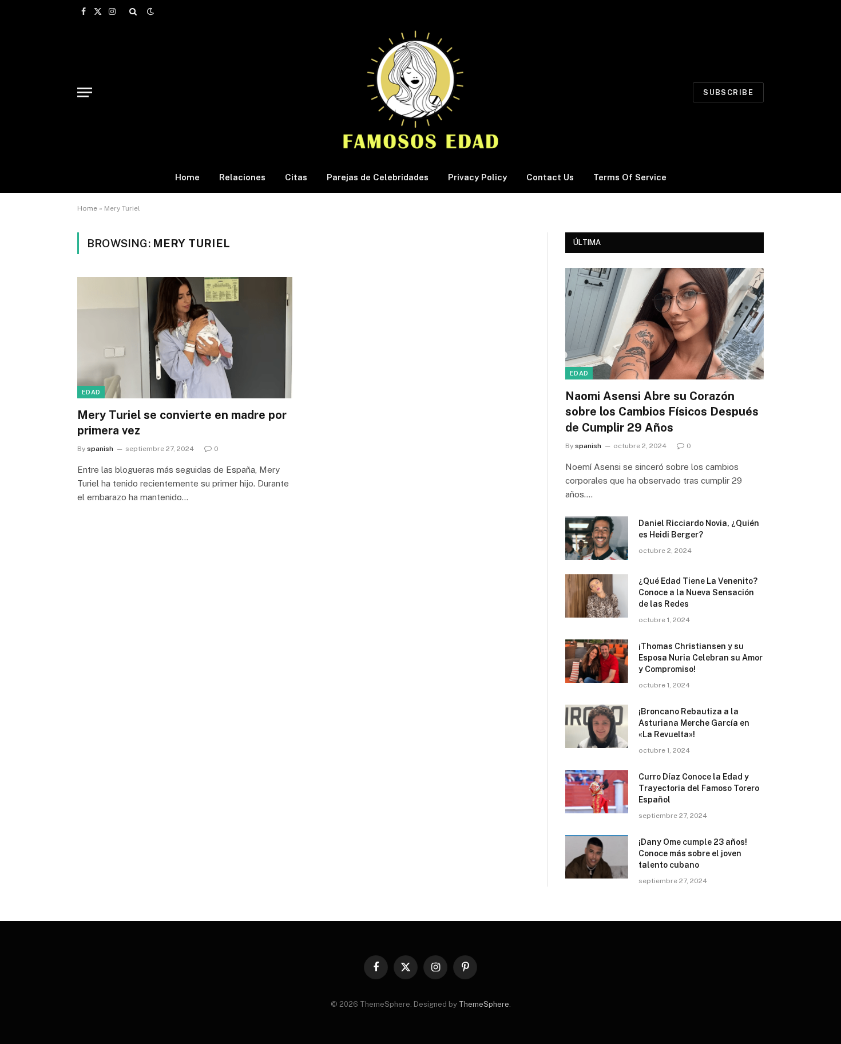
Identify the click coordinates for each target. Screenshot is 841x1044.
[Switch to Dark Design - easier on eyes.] (149, 11)
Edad (91, 392)
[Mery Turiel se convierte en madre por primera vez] (184, 337)
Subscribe (728, 92)
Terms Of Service (630, 177)
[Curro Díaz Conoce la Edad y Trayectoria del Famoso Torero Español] (596, 791)
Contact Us (550, 177)
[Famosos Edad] (420, 92)
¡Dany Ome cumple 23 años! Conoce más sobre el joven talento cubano (692, 853)
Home (187, 177)
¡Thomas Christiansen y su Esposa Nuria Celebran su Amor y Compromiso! (700, 658)
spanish (100, 449)
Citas (296, 177)
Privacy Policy (477, 177)
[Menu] (84, 92)
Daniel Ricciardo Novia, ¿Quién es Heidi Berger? (698, 529)
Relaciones (242, 177)
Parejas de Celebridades (378, 177)
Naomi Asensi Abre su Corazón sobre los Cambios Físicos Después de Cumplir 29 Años (662, 411)
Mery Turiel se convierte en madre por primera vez (182, 422)
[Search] (133, 11)
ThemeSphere (484, 1004)
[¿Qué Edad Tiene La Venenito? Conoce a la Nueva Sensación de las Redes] (596, 596)
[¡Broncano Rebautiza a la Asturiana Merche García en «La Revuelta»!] (596, 726)
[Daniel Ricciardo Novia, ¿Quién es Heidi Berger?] (596, 538)
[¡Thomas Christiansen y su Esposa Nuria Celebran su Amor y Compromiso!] (596, 661)
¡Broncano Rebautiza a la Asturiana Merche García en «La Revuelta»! (693, 723)
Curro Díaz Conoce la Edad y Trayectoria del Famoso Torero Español (698, 788)
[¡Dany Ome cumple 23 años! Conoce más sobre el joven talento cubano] (596, 857)
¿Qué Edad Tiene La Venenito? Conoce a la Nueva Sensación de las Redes (697, 592)
